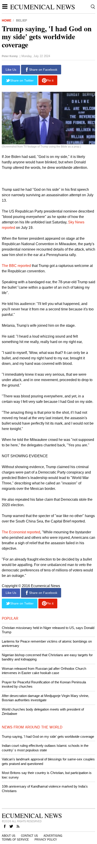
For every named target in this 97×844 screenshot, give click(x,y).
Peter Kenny (10, 56)
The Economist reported (21, 532)
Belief (21, 20)
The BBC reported (16, 266)
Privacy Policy (46, 839)
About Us (8, 835)
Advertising (53, 835)
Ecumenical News (42, 6)
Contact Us (29, 835)
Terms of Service (15, 839)
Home (6, 20)
